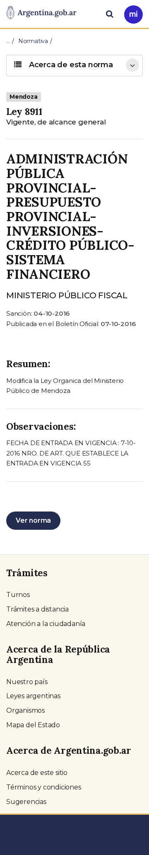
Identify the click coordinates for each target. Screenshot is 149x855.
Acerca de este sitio (36, 773)
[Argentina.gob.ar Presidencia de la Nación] (41, 13)
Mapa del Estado (33, 725)
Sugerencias (26, 802)
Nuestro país (27, 682)
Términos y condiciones (43, 787)
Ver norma (33, 520)
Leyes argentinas (33, 696)
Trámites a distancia (37, 609)
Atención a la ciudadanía (45, 624)
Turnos (18, 595)
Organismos (25, 710)
